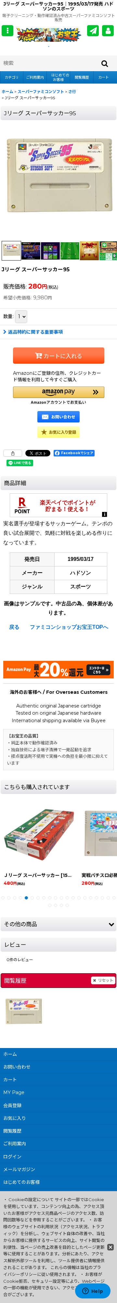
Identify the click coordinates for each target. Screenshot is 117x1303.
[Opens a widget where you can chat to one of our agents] (92, 1291)
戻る (14, 627)
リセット (105, 980)
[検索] (105, 63)
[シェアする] (12, 453)
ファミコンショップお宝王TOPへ (69, 627)
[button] (7, 30)
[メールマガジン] (93, 30)
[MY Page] (108, 30)
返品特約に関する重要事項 (35, 332)
